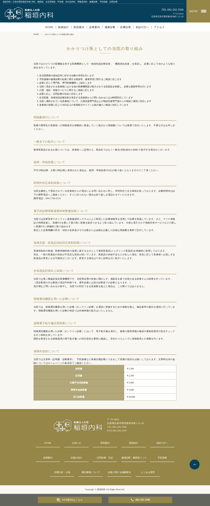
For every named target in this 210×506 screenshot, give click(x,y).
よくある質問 (148, 472)
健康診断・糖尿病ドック (133, 457)
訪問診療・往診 (105, 457)
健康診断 (110, 27)
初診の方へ (142, 27)
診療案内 (94, 27)
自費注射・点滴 (62, 472)
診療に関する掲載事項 (119, 472)
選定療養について (91, 472)
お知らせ (76, 443)
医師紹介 (63, 27)
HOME (49, 27)
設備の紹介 (76, 457)
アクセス (159, 27)
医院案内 (79, 27)
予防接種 (162, 457)
